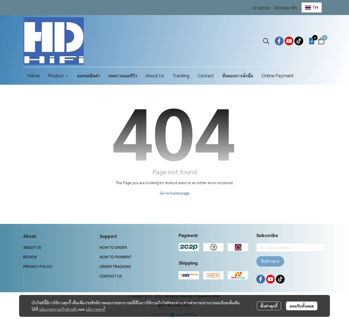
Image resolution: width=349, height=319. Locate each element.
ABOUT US (32, 247)
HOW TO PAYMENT (116, 257)
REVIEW (30, 257)
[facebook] (279, 41)
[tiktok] (298, 41)
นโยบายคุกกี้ (95, 309)
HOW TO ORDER (113, 247)
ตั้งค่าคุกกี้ (269, 305)
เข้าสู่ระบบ (261, 7)
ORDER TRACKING (115, 266)
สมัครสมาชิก (285, 7)
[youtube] (289, 41)
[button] (312, 7)
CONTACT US (111, 276)
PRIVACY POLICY (37, 266)
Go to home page (174, 192)
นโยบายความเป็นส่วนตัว (58, 309)
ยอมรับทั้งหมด (302, 305)
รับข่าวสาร (270, 261)
